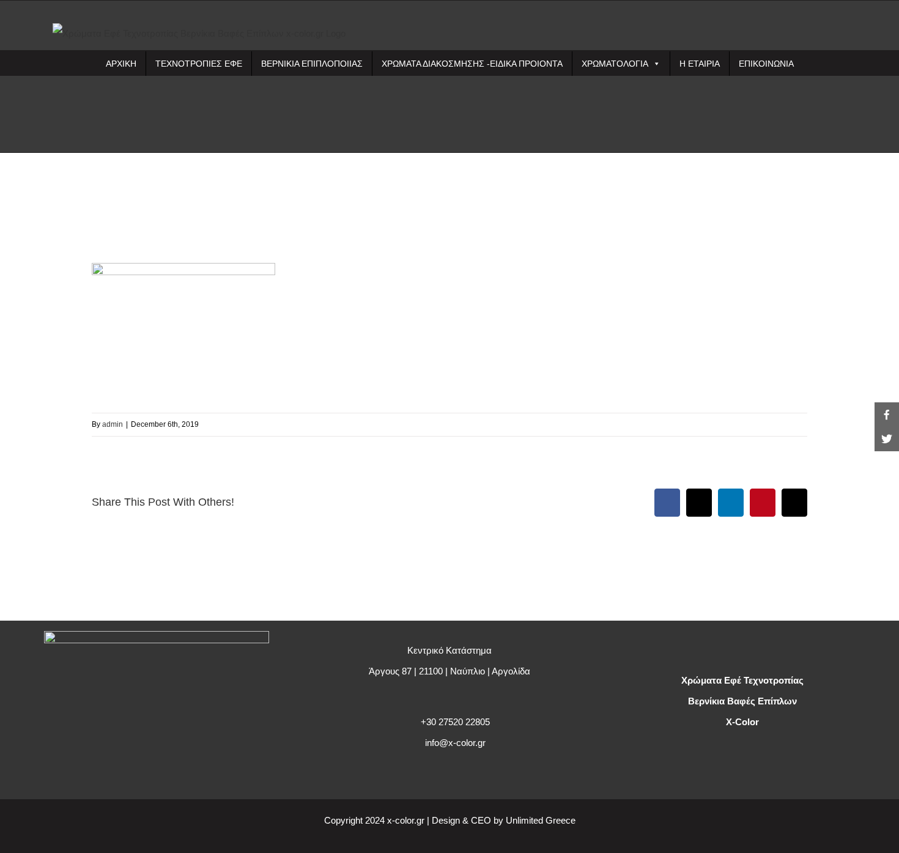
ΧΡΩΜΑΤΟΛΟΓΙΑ (615, 63)
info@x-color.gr (455, 742)
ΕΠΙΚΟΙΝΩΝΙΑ (766, 63)
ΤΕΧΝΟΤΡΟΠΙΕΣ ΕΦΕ (198, 63)
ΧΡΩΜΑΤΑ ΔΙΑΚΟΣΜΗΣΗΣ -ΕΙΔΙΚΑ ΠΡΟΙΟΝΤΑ (472, 63)
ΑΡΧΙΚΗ (121, 63)
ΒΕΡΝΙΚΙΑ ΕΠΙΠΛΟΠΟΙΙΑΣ (312, 63)
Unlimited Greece (540, 820)
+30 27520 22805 (455, 722)
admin (112, 424)
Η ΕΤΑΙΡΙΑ (699, 63)
